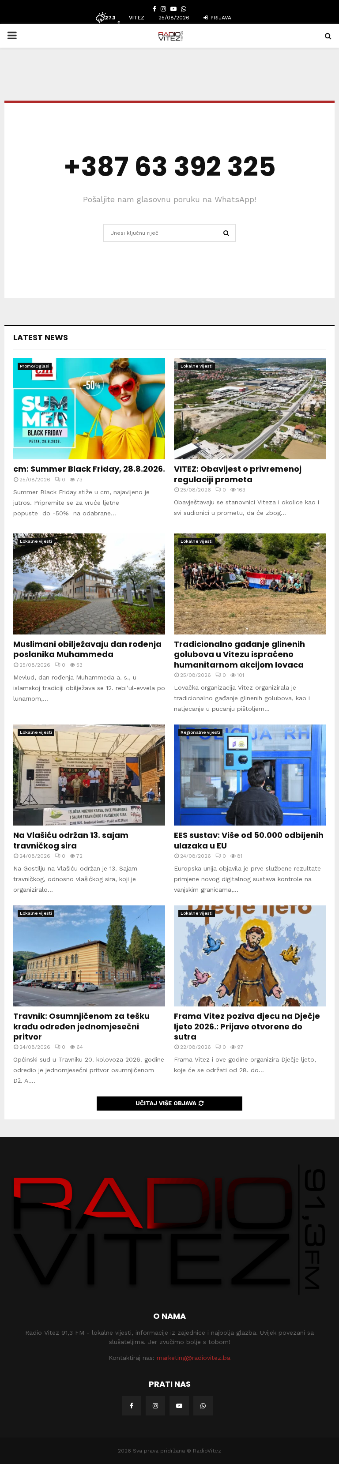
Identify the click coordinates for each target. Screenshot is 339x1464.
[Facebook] (131, 1405)
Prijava (220, 18)
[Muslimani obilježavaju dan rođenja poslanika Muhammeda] (89, 583)
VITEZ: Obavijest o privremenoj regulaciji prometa (237, 473)
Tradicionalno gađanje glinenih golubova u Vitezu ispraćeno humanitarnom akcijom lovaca (239, 654)
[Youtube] (179, 1405)
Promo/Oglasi (34, 366)
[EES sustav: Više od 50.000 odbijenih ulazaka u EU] (250, 775)
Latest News (40, 337)
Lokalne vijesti (197, 366)
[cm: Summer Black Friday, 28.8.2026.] (89, 408)
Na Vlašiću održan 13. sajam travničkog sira (70, 840)
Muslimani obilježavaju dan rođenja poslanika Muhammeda (87, 649)
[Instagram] (155, 1405)
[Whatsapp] (203, 1405)
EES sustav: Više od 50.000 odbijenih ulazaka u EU (249, 840)
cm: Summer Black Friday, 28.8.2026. (89, 468)
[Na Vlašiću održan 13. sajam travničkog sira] (89, 775)
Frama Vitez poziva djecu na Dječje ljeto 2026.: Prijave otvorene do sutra (247, 1026)
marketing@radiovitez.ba (193, 1357)
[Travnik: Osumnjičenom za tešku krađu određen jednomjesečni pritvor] (89, 955)
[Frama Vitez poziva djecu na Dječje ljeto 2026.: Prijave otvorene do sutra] (250, 955)
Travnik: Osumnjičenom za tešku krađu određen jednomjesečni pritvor (81, 1026)
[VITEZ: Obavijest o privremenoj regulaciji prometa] (250, 408)
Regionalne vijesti (200, 732)
